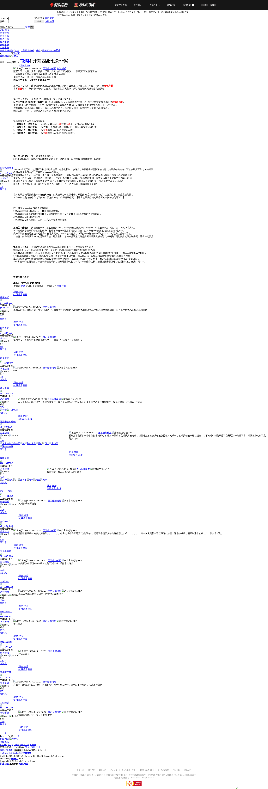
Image (10, 744)
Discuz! (14, 758)
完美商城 (4, 36)
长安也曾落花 (6, 168)
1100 (6, 496)
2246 (11, 556)
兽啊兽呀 (4, 297)
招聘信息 (91, 770)
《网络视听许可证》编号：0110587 (160, 775)
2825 (6, 393)
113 (6, 173)
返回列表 (4, 56)
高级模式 (4, 742)
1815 (11, 616)
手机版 (11, 753)
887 (6, 556)
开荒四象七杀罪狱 (51, 50)
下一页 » (4, 733)
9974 (6, 427)
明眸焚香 (4, 702)
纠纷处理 (176, 770)
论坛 (4, 30)
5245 (11, 463)
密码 (2, 21)
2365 (6, 463)
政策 (101, 15)
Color (4, 744)
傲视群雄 (4, 652)
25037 (3, 661)
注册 (213, 5)
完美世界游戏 (60, 5)
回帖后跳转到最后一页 (35, 750)
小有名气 (4, 531)
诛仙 (38, 50)
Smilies (33, 744)
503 (6, 707)
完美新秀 (4, 683)
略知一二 (4, 308)
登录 (204, 5)
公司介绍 (80, 770)
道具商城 (4, 39)
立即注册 (49, 21)
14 (5, 677)
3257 (6, 363)
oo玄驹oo (4, 581)
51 (1, 586)
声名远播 (4, 368)
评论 (20, 291)
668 (6, 616)
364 (1, 427)
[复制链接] (24, 65)
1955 (11, 526)
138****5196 (6, 491)
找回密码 (49, 18)
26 (1, 393)
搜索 (27, 27)
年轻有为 (4, 178)
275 (10, 173)
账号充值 (171, 5)
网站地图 (187, 770)
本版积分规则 (6, 750)
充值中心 (4, 44)
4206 (11, 586)
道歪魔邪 (4, 358)
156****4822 (6, 611)
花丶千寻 (4, 388)
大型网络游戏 (27, 50)
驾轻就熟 (4, 501)
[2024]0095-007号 (140, 775)
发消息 (3, 189)
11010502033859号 (189, 775)
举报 (25, 294)
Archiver (4, 753)
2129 (11, 496)
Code (26, 744)
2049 (11, 707)
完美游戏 (26, 753)
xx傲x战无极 (6, 641)
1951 (6, 586)
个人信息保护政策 (128, 770)
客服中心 (4, 47)
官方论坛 (137, 5)
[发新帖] (13, 56)
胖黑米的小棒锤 (8, 421)
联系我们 (102, 770)
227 (6, 302)
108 (1, 463)
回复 (15, 291)
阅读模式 (61, 68)
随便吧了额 (5, 672)
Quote (21, 744)
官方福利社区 (87, 5)
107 (10, 677)
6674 (11, 393)
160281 (82, 775)
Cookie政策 (165, 770)
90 (1, 556)
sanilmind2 (5, 521)
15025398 (98, 775)
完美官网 (4, 33)
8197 (11, 363)
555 (10, 302)
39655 (3, 441)
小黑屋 (18, 753)
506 (6, 526)
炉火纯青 (4, 592)
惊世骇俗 (4, 432)
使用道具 (17, 294)
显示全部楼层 (49, 68)
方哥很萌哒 (5, 551)
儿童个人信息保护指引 (147, 770)
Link (16, 744)
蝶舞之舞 (4, 458)
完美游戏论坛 (6, 50)
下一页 (16, 53)
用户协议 (113, 770)
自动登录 (40, 18)
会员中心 (4, 41)
